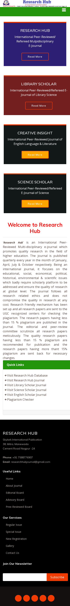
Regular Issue (14, 524)
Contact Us (12, 553)
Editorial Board (15, 492)
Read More (35, 56)
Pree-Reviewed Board (19, 507)
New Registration (16, 539)
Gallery (10, 546)
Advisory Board (15, 499)
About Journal (14, 485)
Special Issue (13, 532)
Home (9, 478)
